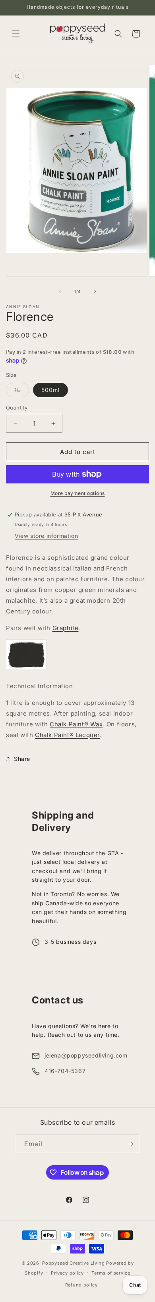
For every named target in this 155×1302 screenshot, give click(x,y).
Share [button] (22, 758)
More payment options (77, 493)
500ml (50, 389)
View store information (46, 535)
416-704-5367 (65, 1070)
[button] (16, 34)
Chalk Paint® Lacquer (67, 735)
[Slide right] (95, 291)
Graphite (65, 628)
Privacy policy (67, 1273)
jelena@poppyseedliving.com (86, 1055)
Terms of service (110, 1273)
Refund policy (81, 1285)
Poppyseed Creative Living (73, 1263)
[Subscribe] (130, 1144)
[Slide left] (60, 291)
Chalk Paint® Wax (76, 724)
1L (21, 391)
